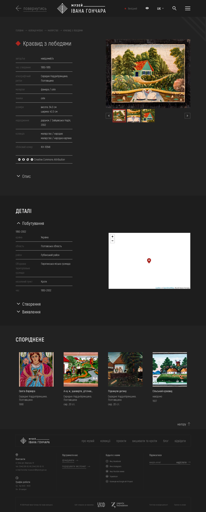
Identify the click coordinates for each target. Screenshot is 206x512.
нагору (181, 424)
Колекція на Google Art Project (121, 481)
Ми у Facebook (115, 461)
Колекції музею (36, 30)
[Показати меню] (187, 8)
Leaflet (158, 288)
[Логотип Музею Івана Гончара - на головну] (89, 8)
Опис (26, 176)
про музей (88, 441)
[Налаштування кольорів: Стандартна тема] (147, 8)
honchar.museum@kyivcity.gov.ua (34, 470)
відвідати (180, 441)
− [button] (112, 240)
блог (166, 441)
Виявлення (31, 311)
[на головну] (35, 441)
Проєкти (121, 441)
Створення (31, 303)
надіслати (181, 462)
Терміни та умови (180, 505)
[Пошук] (174, 8)
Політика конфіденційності (158, 505)
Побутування (33, 223)
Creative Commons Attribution (49, 159)
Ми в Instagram (115, 466)
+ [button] (112, 236)
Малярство (53, 30)
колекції (105, 441)
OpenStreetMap (168, 288)
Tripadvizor (114, 476)
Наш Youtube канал (117, 471)
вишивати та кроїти (144, 441)
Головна (19, 30)
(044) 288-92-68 (25, 466)
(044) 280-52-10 (38, 466)
